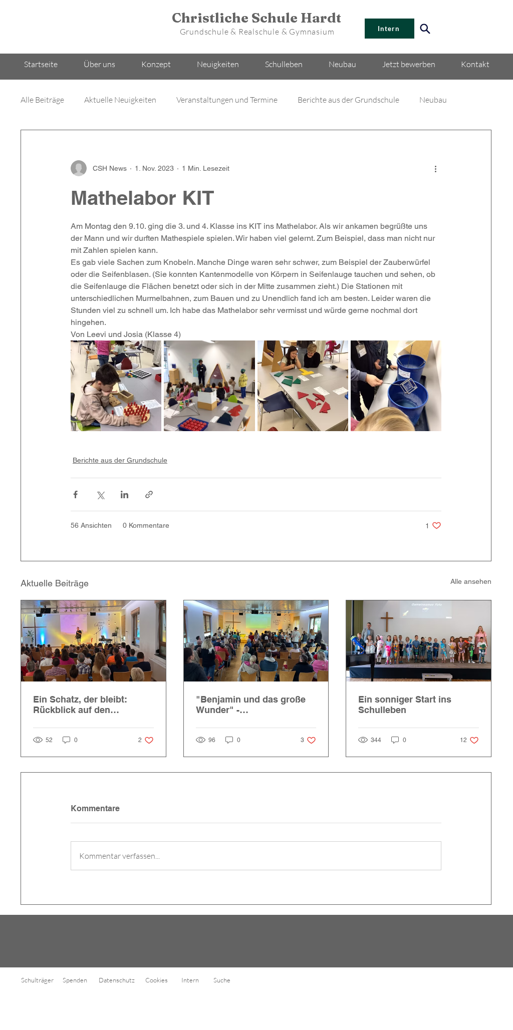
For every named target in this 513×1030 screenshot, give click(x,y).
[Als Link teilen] (149, 494)
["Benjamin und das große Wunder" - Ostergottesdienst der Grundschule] (256, 640)
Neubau (433, 100)
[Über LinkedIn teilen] (124, 494)
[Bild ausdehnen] (116, 385)
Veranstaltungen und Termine (227, 100)
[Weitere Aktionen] (435, 168)
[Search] (424, 28)
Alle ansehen (470, 581)
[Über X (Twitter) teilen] (100, 494)
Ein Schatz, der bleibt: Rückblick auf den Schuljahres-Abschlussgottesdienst (82, 704)
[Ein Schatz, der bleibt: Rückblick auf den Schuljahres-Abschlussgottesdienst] (93, 640)
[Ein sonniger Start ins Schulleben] (418, 640)
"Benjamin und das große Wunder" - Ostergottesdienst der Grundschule (251, 704)
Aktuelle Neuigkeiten (120, 100)
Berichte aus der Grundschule (348, 100)
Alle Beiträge (42, 100)
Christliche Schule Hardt (257, 18)
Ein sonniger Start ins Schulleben (404, 704)
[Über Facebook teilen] (75, 494)
